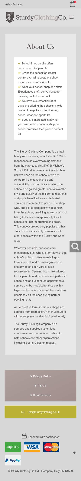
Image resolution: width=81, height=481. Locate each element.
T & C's (42, 385)
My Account (15, 4)
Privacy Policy (41, 376)
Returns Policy (41, 395)
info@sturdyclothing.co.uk (43, 412)
